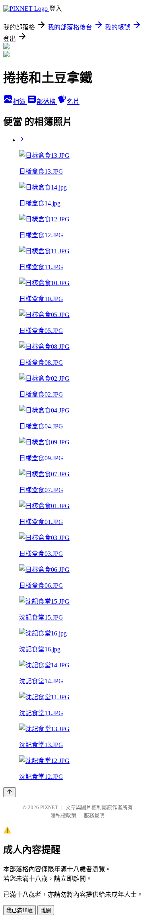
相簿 (20, 101)
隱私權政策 (63, 815)
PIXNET (49, 807)
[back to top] (9, 792)
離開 (46, 910)
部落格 (47, 101)
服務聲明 (94, 815)
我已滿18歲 (19, 910)
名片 (73, 101)
